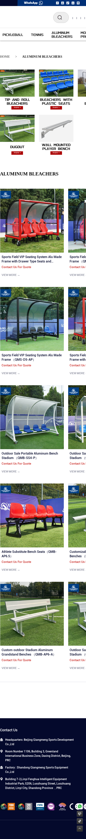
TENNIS (37, 35)
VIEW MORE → (11, 275)
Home (5, 56)
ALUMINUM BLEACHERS (62, 34)
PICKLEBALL (13, 35)
